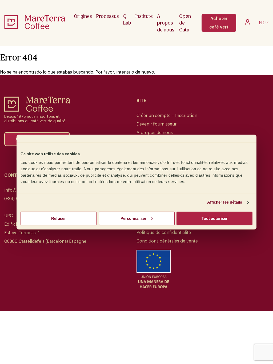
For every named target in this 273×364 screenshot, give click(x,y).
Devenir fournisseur (156, 124)
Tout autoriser (215, 218)
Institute (144, 16)
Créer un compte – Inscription (166, 116)
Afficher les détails (224, 202)
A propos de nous (154, 133)
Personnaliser (133, 218)
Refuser (58, 218)
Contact (15, 175)
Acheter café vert (218, 23)
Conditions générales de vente (167, 241)
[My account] (247, 23)
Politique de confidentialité (163, 232)
